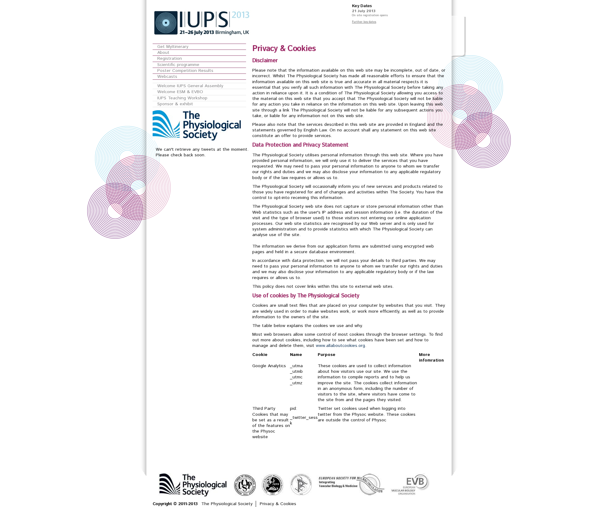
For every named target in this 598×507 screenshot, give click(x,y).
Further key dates (364, 22)
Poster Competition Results (185, 70)
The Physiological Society (227, 504)
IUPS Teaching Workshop (182, 98)
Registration (169, 58)
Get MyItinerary (172, 47)
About (163, 52)
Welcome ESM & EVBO (180, 92)
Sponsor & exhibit (175, 104)
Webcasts (167, 76)
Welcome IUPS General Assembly (190, 86)
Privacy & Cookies (278, 504)
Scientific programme (178, 65)
